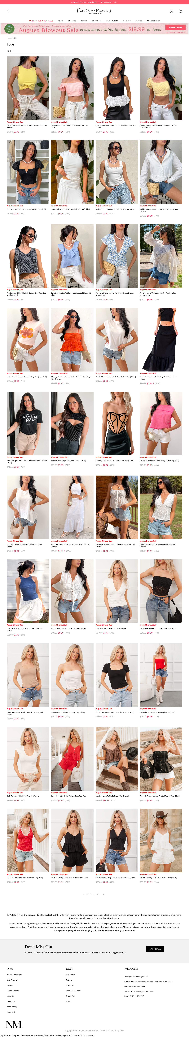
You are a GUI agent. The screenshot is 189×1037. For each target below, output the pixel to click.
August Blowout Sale (41, 21)
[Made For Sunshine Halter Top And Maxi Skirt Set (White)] (72, 507)
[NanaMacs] (94, 11)
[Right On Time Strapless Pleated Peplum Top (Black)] (161, 759)
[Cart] (179, 11)
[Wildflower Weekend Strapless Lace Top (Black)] (161, 591)
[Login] (172, 11)
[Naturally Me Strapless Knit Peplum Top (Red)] (161, 675)
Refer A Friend (12, 980)
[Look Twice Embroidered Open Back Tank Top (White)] (161, 507)
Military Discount (13, 991)
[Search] (8, 11)
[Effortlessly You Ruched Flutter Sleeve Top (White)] (72, 172)
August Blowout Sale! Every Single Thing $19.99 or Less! (91, 2)
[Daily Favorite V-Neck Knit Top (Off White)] (28, 759)
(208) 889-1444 (147, 991)
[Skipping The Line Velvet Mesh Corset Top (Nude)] (117, 423)
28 (98, 894)
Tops (60, 21)
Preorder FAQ (12, 1007)
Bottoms (97, 21)
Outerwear (112, 21)
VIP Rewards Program (14, 975)
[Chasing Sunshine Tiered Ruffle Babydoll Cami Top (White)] (117, 507)
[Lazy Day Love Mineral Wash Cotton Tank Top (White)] (28, 507)
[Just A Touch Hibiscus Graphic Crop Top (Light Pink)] (28, 339)
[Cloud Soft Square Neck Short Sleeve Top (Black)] (117, 675)
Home (9, 38)
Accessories (153, 21)
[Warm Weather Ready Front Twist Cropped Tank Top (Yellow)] (28, 88)
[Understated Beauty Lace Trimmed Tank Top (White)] (117, 172)
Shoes (139, 21)
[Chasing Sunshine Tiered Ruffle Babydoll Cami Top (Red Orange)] (72, 339)
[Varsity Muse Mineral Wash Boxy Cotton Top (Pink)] (161, 423)
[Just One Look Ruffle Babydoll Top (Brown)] (117, 759)
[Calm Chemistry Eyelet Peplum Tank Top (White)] (161, 840)
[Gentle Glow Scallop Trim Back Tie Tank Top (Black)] (117, 840)
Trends (127, 21)
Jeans (84, 21)
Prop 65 (69, 1001)
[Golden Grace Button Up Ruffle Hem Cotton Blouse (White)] (161, 172)
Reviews (10, 985)
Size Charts (70, 985)
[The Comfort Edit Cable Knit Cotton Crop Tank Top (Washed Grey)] (28, 256)
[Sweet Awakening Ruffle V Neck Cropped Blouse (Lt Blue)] (72, 256)
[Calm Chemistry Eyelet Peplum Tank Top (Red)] (72, 759)
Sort (9, 51)
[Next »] (104, 894)
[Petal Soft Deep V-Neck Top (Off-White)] (117, 591)
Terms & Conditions (73, 991)
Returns (69, 980)
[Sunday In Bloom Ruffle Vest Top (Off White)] (72, 591)
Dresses (72, 21)
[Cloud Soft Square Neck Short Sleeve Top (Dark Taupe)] (28, 675)
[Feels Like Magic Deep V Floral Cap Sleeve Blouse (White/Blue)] (117, 256)
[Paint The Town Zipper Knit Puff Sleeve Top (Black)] (28, 172)
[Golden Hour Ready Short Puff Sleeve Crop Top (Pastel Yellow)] (161, 88)
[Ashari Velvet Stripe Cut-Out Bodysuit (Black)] (72, 423)
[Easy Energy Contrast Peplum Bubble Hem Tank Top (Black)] (117, 88)
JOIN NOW (155, 949)
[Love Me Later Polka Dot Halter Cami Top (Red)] (28, 840)
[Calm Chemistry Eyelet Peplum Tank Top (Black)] (72, 840)
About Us (10, 996)
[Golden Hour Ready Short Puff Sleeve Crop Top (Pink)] (72, 88)
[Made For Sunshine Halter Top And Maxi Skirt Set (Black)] (161, 339)
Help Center (70, 975)
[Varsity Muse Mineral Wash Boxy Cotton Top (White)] (117, 339)
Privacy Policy (71, 996)
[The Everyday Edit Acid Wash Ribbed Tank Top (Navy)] (28, 591)
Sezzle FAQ (11, 1012)
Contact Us (11, 1001)
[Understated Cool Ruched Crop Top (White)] (72, 675)
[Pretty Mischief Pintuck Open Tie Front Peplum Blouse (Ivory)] (161, 256)
